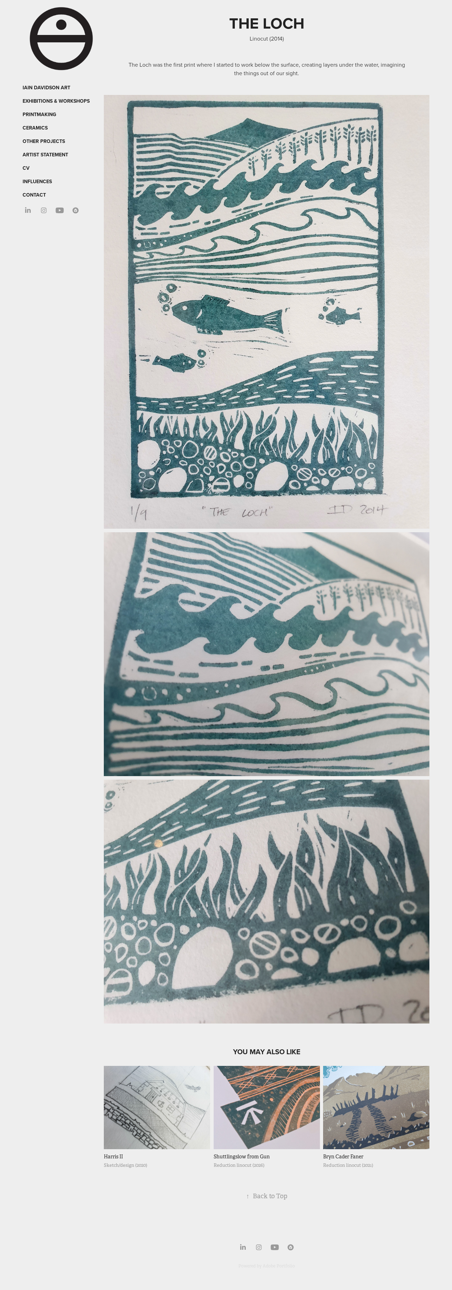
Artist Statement (45, 154)
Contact (34, 194)
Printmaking (39, 114)
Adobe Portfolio (279, 1266)
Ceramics (35, 127)
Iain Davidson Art (46, 87)
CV (26, 168)
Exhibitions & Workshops (56, 100)
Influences (37, 181)
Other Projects (44, 141)
